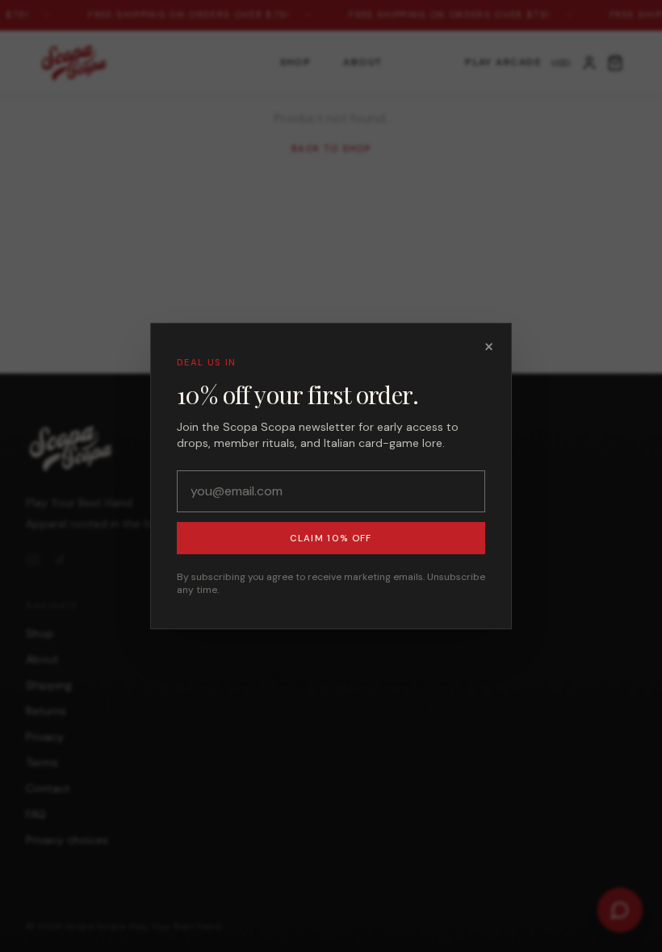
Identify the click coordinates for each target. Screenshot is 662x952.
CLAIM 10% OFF (330, 538)
